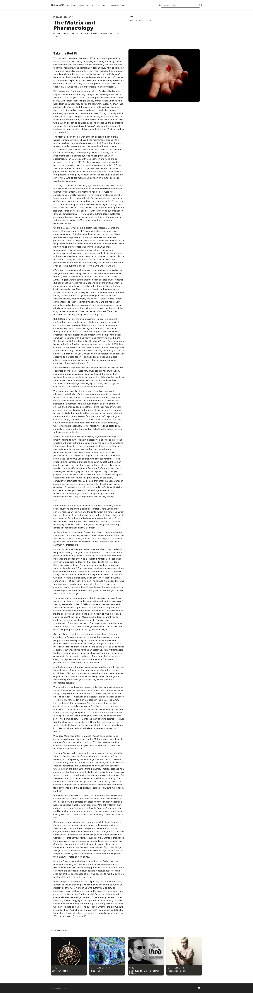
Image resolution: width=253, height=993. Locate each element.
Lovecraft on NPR (60, 971)
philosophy (151, 21)
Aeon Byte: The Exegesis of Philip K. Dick (145, 972)
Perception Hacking (177, 971)
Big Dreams (96, 971)
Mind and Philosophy (63, 17)
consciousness (136, 21)
